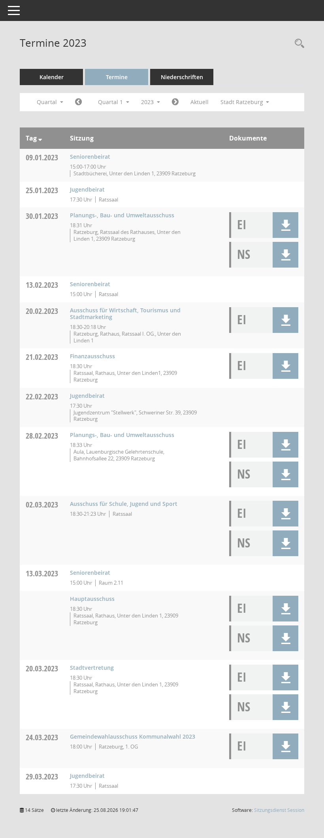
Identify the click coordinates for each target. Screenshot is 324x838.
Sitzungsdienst (279, 810)
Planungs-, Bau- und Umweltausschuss (122, 215)
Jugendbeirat (87, 189)
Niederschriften (182, 77)
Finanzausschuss (92, 356)
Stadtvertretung (92, 667)
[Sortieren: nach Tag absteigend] (40, 138)
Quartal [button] (47, 102)
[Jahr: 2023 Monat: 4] (175, 102)
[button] (285, 225)
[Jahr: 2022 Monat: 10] (78, 102)
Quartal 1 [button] (111, 102)
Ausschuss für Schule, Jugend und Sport (123, 503)
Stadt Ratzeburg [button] (242, 102)
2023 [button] (148, 102)
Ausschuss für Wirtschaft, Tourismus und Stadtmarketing (125, 313)
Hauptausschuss (92, 598)
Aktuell (199, 102)
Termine (117, 77)
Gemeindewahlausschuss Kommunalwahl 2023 (132, 736)
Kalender (52, 77)
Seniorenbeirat (90, 156)
